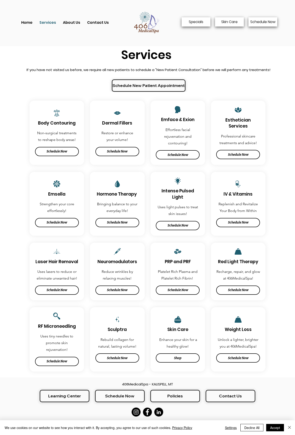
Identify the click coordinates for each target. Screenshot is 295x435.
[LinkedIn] (158, 412)
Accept (275, 427)
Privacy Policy (182, 427)
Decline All (252, 427)
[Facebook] (147, 412)
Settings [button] (231, 427)
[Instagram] (136, 412)
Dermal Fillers (117, 123)
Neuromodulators (117, 262)
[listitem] (57, 133)
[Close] (289, 427)
